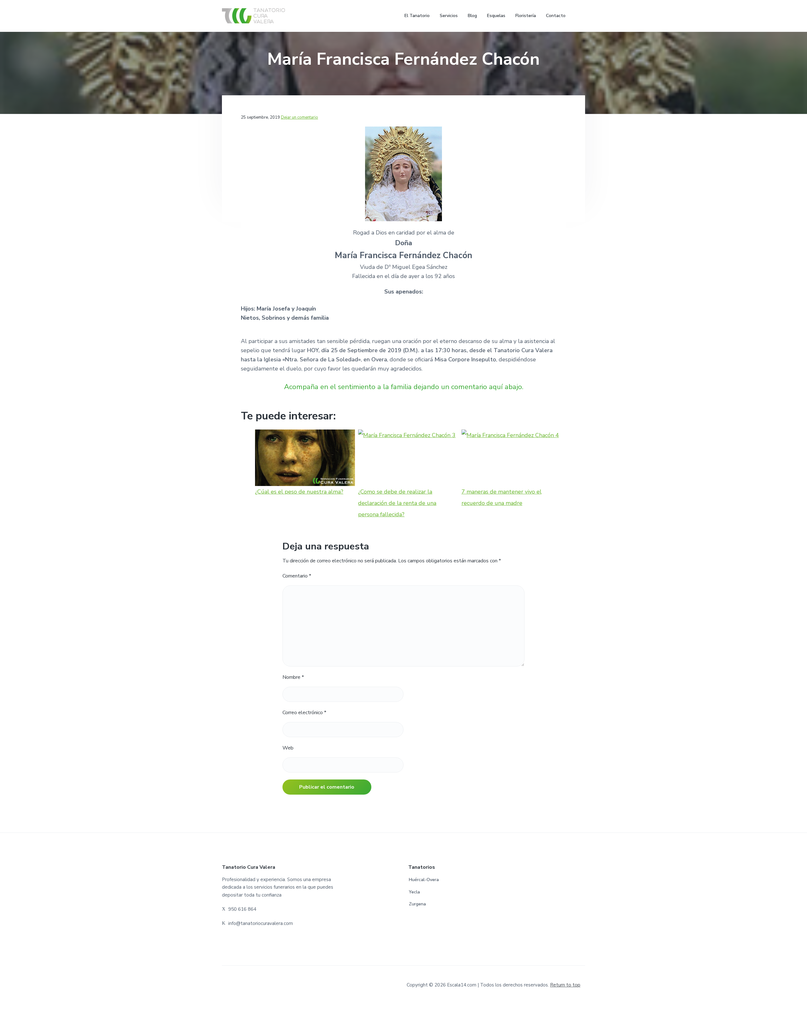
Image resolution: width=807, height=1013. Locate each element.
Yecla (414, 892)
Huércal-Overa (424, 880)
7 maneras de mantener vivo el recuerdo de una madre (502, 497)
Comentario (296, 575)
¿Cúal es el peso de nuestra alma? (299, 491)
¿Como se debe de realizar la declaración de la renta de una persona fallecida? (397, 503)
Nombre (293, 677)
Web (287, 747)
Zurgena (417, 904)
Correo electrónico (304, 712)
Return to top (565, 985)
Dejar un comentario (299, 117)
